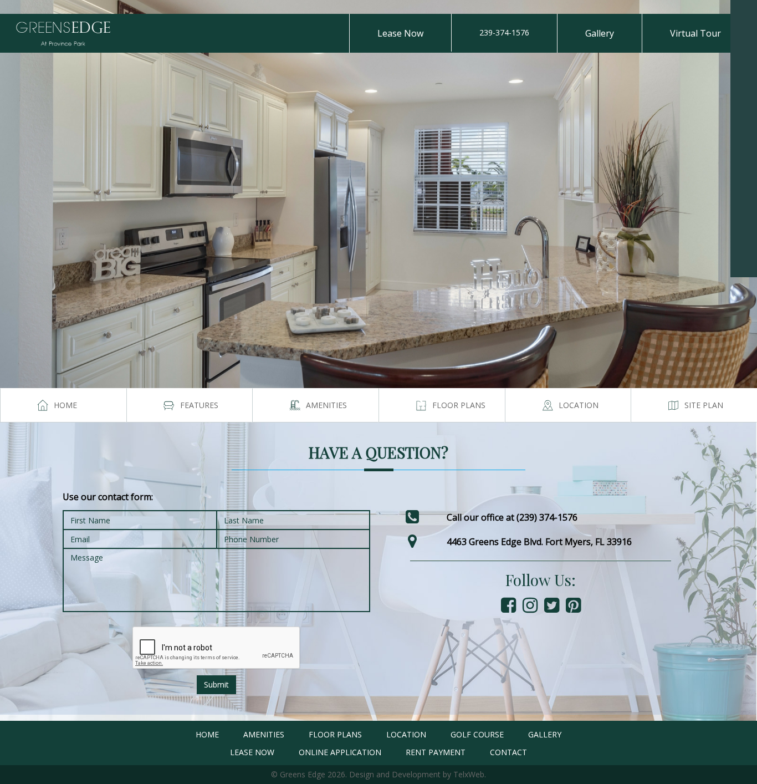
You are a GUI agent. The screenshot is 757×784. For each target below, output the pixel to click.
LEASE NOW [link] (252, 752)
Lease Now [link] (400, 33)
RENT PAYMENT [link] (436, 752)
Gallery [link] (599, 33)
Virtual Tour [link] (695, 33)
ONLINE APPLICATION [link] (340, 752)
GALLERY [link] (544, 734)
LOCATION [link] (406, 734)
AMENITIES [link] (263, 734)
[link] (743, 13)
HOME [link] (207, 734)
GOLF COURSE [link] (477, 734)
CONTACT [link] (508, 752)
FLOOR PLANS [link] (335, 734)
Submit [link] (216, 684)
